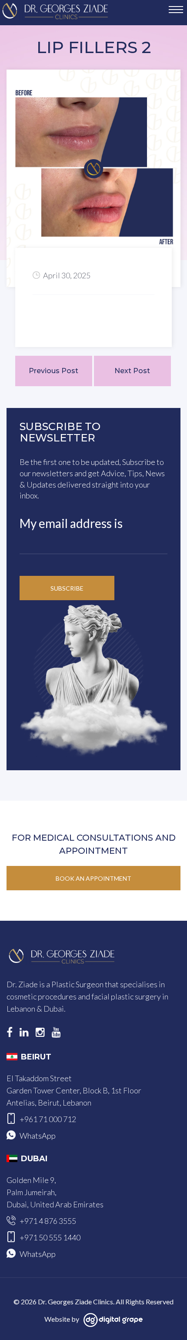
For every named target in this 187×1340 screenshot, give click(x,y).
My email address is (71, 523)
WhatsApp (38, 1135)
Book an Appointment (93, 878)
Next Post (132, 371)
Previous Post (53, 371)
